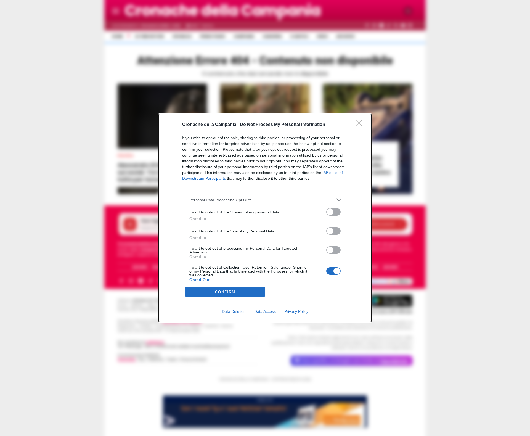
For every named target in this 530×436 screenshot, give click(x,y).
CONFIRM (225, 292)
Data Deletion (234, 311)
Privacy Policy (296, 311)
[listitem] (265, 200)
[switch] (333, 212)
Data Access (265, 311)
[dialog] (265, 218)
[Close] (360, 125)
